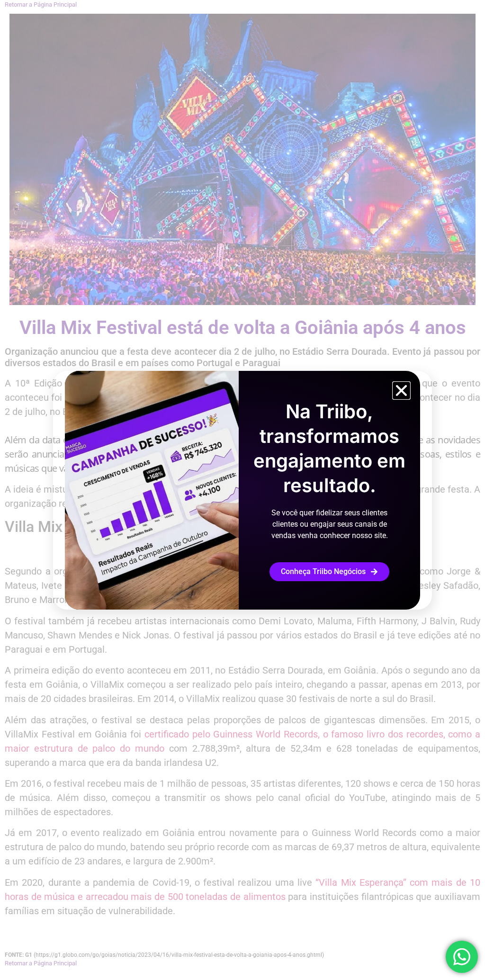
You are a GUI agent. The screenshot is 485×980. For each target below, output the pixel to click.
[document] (242, 490)
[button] (401, 390)
